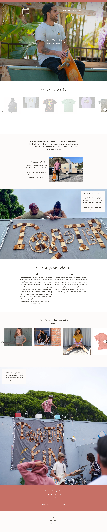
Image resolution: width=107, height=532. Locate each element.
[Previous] (2, 109)
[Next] (105, 109)
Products (74, 10)
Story (69, 10)
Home (64, 10)
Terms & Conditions (53, 520)
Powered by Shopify (53, 523)
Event (80, 10)
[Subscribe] (64, 504)
